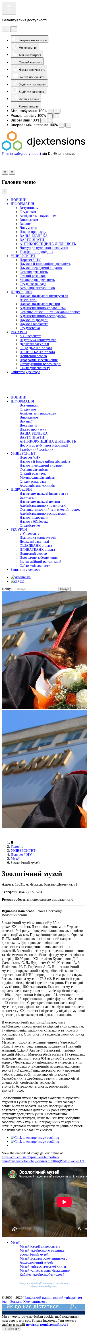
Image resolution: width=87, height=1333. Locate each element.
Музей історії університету (40, 1246)
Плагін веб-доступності (21, 154)
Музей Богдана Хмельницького (43, 1258)
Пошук (64, 589)
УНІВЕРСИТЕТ (23, 256)
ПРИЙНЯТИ (11, 1329)
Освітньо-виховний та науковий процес (50, 312)
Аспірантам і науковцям (38, 216)
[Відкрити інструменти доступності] (9, 8)
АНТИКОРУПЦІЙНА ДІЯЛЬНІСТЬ (48, 244)
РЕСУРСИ (19, 332)
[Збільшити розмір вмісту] (57, 111)
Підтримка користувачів (38, 340)
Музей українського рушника (42, 1250)
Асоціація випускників (37, 288)
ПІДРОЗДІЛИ (21, 292)
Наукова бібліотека (34, 324)
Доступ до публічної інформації (44, 248)
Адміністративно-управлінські (43, 308)
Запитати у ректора (25, 372)
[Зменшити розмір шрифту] (50, 115)
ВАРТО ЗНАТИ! (32, 240)
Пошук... (8, 589)
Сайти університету (35, 368)
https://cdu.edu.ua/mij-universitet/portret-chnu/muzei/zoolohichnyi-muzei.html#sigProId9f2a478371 (43, 1159)
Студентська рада (33, 284)
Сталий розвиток (33, 276)
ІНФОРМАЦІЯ (22, 204)
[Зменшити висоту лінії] (43, 120)
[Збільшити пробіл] (68, 125)
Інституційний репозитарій (40, 364)
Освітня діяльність (34, 272)
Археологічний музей (36, 1262)
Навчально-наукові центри (40, 304)
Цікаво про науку (33, 232)
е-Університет (30, 336)
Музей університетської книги (43, 1266)
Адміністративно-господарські (43, 316)
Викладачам (29, 220)
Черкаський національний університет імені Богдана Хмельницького (42, 1299)
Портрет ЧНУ (30, 260)
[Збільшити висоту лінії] (50, 120)
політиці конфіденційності (47, 1324)
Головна (17, 846)
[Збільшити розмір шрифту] (56, 115)
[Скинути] (5, 29)
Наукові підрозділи (34, 320)
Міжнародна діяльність (37, 280)
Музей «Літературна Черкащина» (45, 1270)
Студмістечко (30, 328)
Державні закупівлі (34, 344)
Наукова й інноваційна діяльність (45, 264)
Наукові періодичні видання (41, 268)
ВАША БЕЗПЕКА (34, 236)
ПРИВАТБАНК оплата (37, 352)
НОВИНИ (19, 200)
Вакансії (26, 224)
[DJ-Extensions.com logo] (43, 149)
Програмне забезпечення (39, 360)
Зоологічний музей (34, 1254)
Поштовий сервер (33, 356)
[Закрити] (13, 29)
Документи (28, 228)
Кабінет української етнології (42, 1274)
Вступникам (29, 208)
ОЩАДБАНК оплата (36, 348)
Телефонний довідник (36, 252)
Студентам (28, 212)
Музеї (15, 858)
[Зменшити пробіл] (61, 125)
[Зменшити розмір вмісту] (51, 111)
